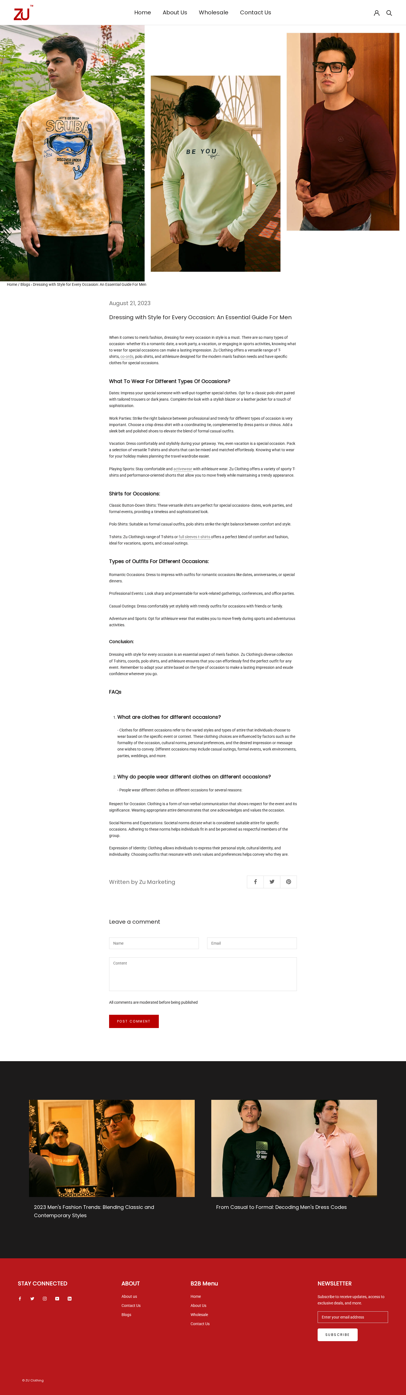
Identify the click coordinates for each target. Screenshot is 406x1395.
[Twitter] (32, 1298)
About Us (175, 12)
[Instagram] (45, 1298)
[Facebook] (20, 1298)
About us (129, 1296)
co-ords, (127, 356)
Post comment (134, 1021)
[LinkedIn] (70, 1298)
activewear (183, 469)
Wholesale (213, 12)
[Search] (389, 12)
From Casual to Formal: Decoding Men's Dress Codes (281, 1207)
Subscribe (337, 1334)
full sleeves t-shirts (195, 537)
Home (142, 12)
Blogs (25, 284)
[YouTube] (57, 1298)
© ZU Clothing (33, 1380)
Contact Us (255, 12)
